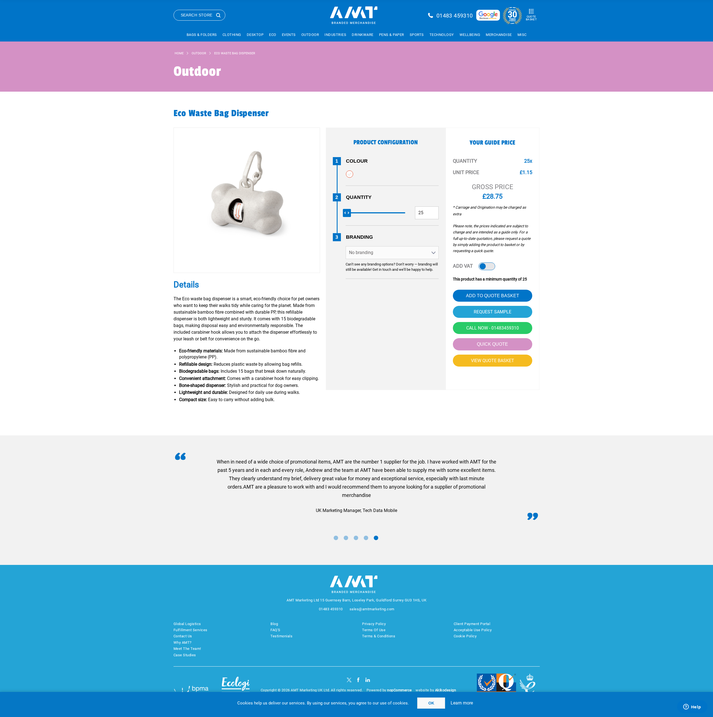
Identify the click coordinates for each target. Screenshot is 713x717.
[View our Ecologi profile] (236, 687)
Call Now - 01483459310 (492, 328)
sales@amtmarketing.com (372, 609)
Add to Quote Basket (492, 295)
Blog (274, 624)
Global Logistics (187, 624)
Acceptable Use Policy (473, 630)
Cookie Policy (465, 636)
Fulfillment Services (190, 630)
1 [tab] (336, 538)
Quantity (359, 197)
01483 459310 (454, 15)
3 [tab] (356, 538)
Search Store (197, 15)
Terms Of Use (373, 630)
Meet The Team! (187, 649)
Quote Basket (531, 18)
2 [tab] (346, 538)
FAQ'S (275, 630)
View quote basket (492, 360)
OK (431, 703)
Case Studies (185, 655)
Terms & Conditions (378, 636)
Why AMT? (183, 642)
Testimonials (281, 636)
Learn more (462, 703)
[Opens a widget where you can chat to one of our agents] (692, 707)
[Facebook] (358, 679)
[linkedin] (367, 679)
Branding (359, 237)
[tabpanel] (357, 486)
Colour (357, 161)
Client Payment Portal (472, 624)
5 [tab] (376, 538)
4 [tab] (366, 538)
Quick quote (492, 344)
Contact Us (183, 636)
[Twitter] (349, 679)
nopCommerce (399, 690)
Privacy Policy (374, 624)
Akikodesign (445, 690)
